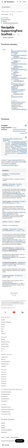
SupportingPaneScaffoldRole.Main (12, 193)
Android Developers (5, 11)
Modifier (13, 74)
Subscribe (20, 441)
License (7, 437)
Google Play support (5, 411)
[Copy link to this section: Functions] (10, 119)
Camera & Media (5, 346)
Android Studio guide (6, 392)
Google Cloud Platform (6, 430)
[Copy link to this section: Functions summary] (18, 44)
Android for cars (5, 364)
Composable (15, 52)
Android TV (3, 366)
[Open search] (18, 2)
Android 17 (3, 372)
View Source (22, 133)
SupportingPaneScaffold (18, 102)
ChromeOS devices (5, 361)
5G (2, 351)
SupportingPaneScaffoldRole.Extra (12, 240)
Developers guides (5, 394)
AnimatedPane (19, 195)
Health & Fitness (4, 344)
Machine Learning (5, 341)
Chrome (3, 425)
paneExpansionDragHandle (10, 283)
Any (15, 54)
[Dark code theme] (26, 137)
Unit (4, 49)
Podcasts (3, 333)
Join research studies (6, 414)
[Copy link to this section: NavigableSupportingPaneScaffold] (8, 129)
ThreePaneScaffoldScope (18, 89)
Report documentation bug (7, 409)
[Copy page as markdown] (18, 34)
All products (4, 432)
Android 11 (3, 386)
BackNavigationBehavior (18, 84)
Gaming (3, 339)
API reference (6, 7)
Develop (13, 11)
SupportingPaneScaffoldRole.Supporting (14, 212)
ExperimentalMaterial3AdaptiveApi (13, 138)
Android (3, 319)
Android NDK (4, 401)
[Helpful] (10, 14)
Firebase (3, 427)
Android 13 (3, 381)
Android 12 (3, 383)
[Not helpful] (12, 14)
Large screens (4, 357)
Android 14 (3, 379)
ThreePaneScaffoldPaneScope (19, 64)
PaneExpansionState (17, 91)
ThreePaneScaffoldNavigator (19, 58)
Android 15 (3, 376)
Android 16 (3, 374)
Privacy (2, 348)
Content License (15, 302)
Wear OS (3, 359)
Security (3, 324)
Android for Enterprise (6, 322)
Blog (2, 331)
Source (2, 326)
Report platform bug (5, 407)
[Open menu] (2, 1)
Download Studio (5, 398)
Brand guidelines (15, 437)
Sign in (24, 1)
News (2, 329)
